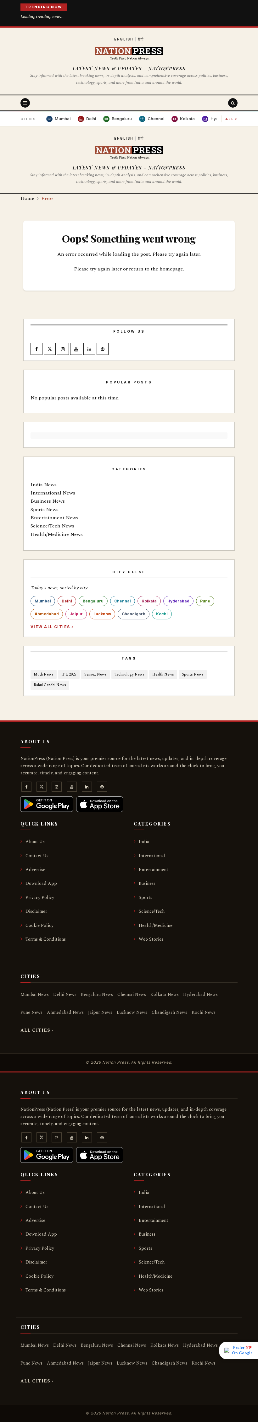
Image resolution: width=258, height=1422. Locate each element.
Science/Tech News (52, 526)
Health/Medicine (155, 925)
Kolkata (149, 601)
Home (27, 198)
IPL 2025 (68, 674)
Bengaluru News (97, 994)
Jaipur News (100, 1012)
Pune (205, 601)
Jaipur (76, 614)
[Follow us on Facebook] (36, 349)
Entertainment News (54, 517)
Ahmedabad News (65, 1012)
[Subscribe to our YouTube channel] (76, 349)
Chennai (122, 601)
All (231, 118)
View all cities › (52, 626)
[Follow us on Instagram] (63, 349)
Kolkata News (164, 994)
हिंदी (141, 39)
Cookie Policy (39, 925)
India (144, 841)
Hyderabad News (200, 994)
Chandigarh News (169, 1012)
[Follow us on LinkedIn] (89, 349)
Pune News (31, 1012)
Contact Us (36, 856)
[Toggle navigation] (25, 103)
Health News (163, 674)
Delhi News (64, 994)
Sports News (45, 509)
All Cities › (36, 1030)
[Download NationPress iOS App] (99, 804)
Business (147, 883)
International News (53, 493)
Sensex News (95, 674)
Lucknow (102, 614)
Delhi (67, 601)
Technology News (129, 674)
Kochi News (204, 1012)
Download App (41, 883)
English (123, 39)
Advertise (35, 869)
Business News (48, 501)
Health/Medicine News (57, 534)
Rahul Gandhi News (50, 685)
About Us (35, 841)
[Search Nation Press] (233, 103)
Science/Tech (152, 911)
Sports (145, 897)
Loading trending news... (42, 16)
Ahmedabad (47, 614)
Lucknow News (132, 1012)
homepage (171, 269)
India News (44, 485)
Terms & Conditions (45, 939)
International (152, 856)
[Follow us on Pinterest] (103, 349)
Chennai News (131, 994)
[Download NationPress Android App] (46, 804)
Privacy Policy (39, 897)
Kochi (162, 614)
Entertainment (153, 869)
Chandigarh (133, 614)
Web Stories (151, 939)
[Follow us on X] (50, 349)
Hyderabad (178, 601)
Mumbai (43, 601)
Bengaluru (93, 601)
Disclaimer (36, 911)
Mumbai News (34, 994)
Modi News (43, 674)
